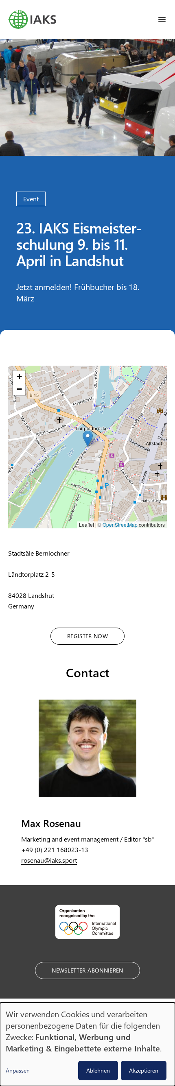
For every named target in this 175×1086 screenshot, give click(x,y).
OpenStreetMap (120, 524)
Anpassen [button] (18, 1070)
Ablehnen (98, 1070)
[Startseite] (32, 19)
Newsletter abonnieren (87, 970)
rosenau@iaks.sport (49, 860)
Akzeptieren (143, 1070)
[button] (88, 438)
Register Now (87, 636)
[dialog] (87, 1044)
